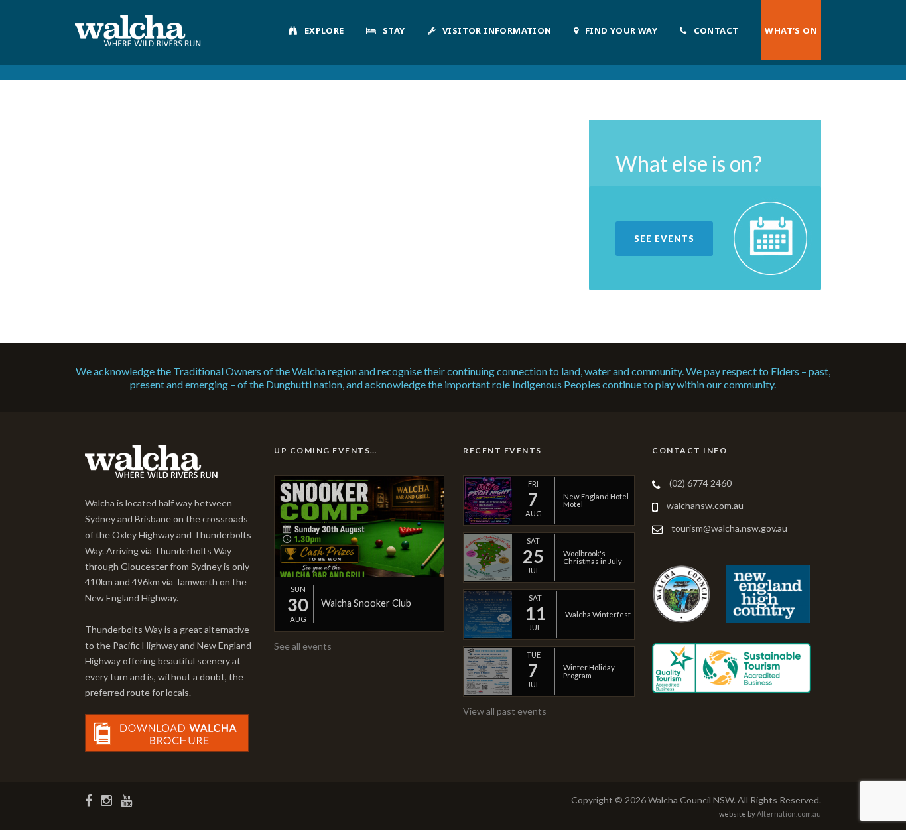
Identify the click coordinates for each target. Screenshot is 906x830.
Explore (324, 30)
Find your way (621, 30)
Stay (394, 30)
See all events (303, 646)
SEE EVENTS (664, 238)
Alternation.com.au (789, 813)
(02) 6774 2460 (700, 483)
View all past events (505, 711)
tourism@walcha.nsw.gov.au (729, 528)
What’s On (791, 30)
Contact (716, 30)
